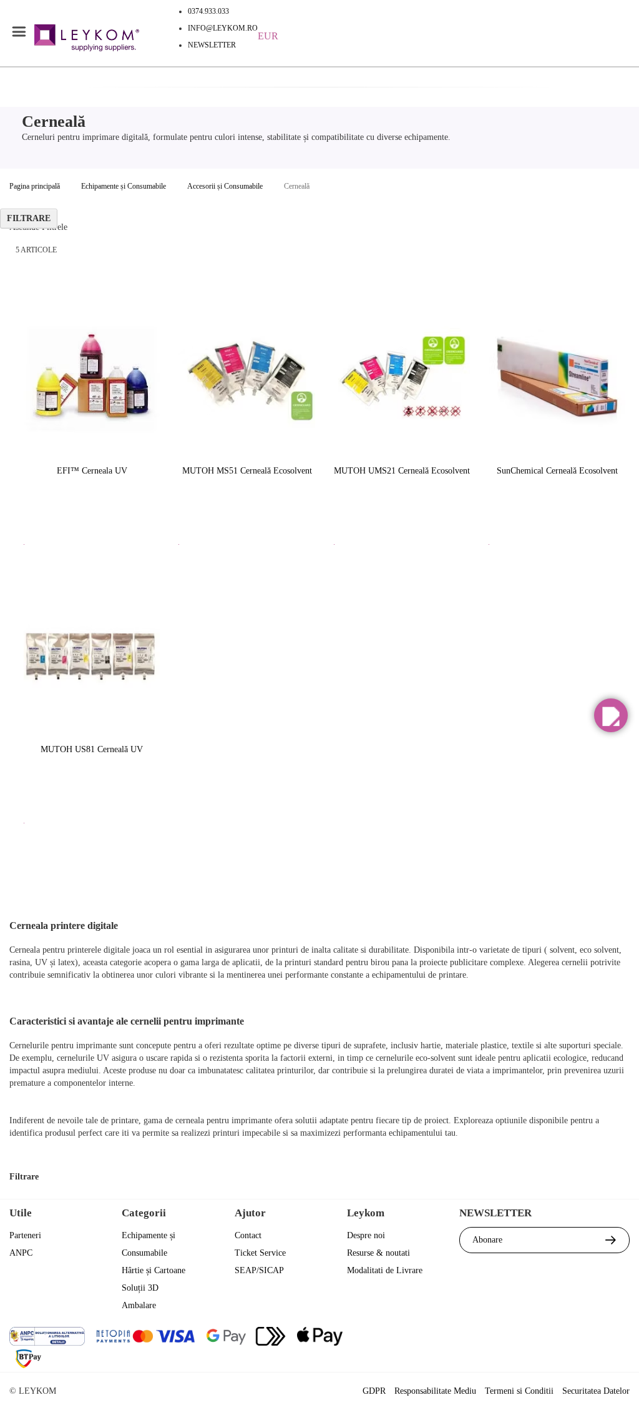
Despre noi (366, 1235)
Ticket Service (260, 1253)
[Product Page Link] (92, 377)
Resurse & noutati (378, 1253)
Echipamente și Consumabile (123, 186)
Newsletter (212, 45)
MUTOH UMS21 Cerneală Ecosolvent (402, 470)
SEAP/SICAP (259, 1270)
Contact (248, 1235)
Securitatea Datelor (596, 1391)
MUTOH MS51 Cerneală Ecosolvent (247, 470)
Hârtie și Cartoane (153, 1270)
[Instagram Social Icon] (551, 1338)
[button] (611, 715)
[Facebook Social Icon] (484, 1338)
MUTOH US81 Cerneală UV (92, 749)
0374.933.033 (208, 11)
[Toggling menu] (18, 32)
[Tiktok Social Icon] (619, 1338)
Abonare (487, 1239)
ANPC (20, 1253)
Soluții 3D (140, 1288)
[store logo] (86, 39)
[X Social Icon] (518, 1338)
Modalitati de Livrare (384, 1270)
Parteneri (25, 1235)
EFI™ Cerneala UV (92, 470)
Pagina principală (34, 186)
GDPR (374, 1391)
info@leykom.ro (223, 28)
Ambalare (139, 1305)
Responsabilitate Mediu (435, 1391)
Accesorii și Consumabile (225, 186)
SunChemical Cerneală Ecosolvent (557, 470)
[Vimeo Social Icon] (585, 1338)
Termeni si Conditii (519, 1391)
